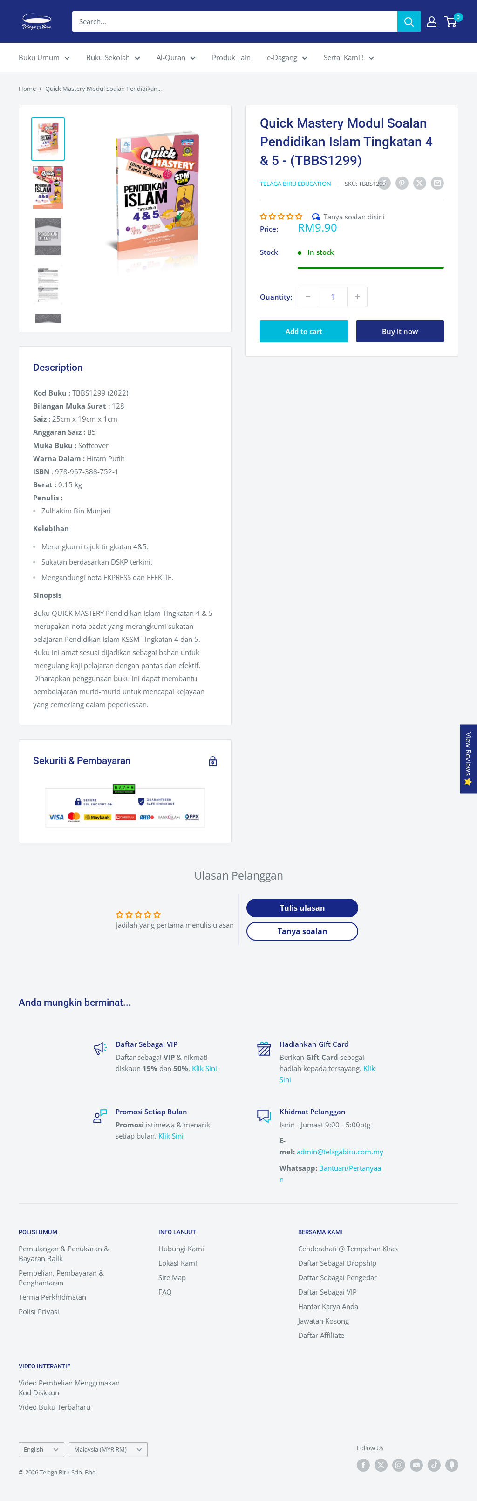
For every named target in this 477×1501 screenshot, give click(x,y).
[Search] (409, 21)
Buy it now (400, 331)
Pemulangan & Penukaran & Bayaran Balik (64, 1253)
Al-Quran (171, 57)
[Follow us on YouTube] (416, 1465)
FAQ (165, 1291)
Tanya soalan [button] (302, 931)
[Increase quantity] (357, 297)
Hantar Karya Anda (328, 1306)
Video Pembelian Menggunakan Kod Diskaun (69, 1387)
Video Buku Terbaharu (54, 1407)
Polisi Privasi (39, 1311)
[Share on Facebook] (384, 183)
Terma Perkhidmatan (52, 1297)
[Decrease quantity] (308, 297)
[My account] (431, 21)
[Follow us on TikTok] (434, 1465)
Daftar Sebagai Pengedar (337, 1277)
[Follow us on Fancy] (451, 1465)
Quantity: (276, 296)
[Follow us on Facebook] (363, 1465)
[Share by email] (437, 183)
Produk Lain (231, 57)
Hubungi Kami (181, 1248)
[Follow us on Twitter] (381, 1465)
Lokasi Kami (177, 1263)
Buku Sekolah (108, 57)
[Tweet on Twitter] (419, 183)
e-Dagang (282, 57)
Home (27, 88)
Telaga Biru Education (295, 183)
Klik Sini (204, 1068)
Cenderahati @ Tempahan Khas (348, 1248)
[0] (451, 21)
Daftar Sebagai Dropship (337, 1263)
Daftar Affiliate (321, 1335)
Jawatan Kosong (323, 1320)
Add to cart (304, 331)
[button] (281, 216)
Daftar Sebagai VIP (327, 1291)
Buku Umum (39, 57)
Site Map (172, 1277)
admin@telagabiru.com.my (340, 1151)
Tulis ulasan (302, 908)
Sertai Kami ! (344, 57)
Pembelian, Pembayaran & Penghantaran (61, 1277)
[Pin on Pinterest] (402, 183)
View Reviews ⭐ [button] (468, 759)
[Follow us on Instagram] (398, 1465)
